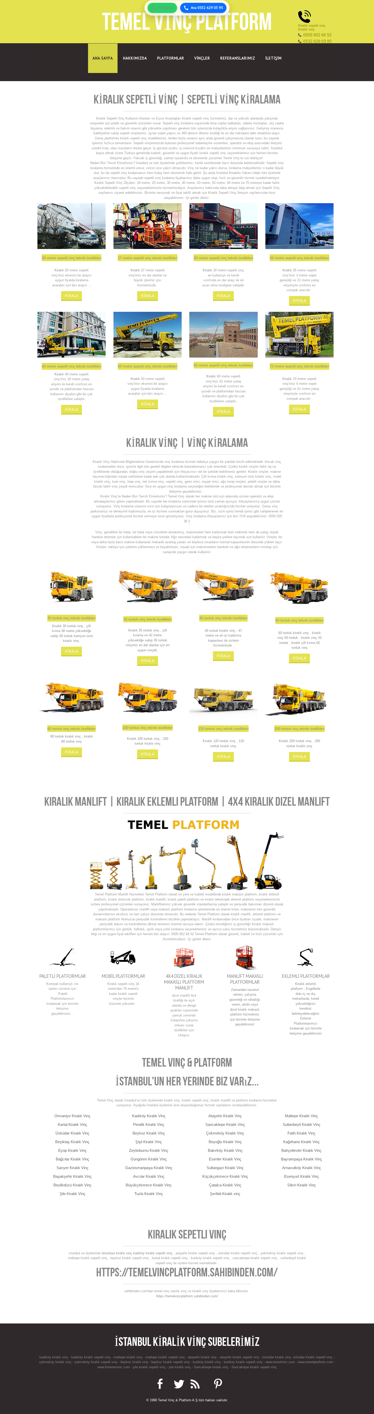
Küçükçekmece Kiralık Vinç (225, 1176)
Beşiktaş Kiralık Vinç (72, 1142)
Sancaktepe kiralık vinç (211, 1367)
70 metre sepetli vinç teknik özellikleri (299, 366)
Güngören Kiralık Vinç (149, 1159)
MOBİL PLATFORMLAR (123, 976)
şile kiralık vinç (180, 1367)
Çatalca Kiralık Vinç (225, 1185)
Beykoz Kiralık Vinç (149, 1133)
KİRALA (71, 295)
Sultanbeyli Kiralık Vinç (302, 1124)
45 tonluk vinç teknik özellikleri (223, 618)
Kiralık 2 (60, 270)
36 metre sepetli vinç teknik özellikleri (299, 258)
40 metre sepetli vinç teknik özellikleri (71, 366)
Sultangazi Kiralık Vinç (225, 1168)
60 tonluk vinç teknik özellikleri (299, 620)
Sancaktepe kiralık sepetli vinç (254, 1367)
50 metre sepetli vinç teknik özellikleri (147, 366)
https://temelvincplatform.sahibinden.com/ (187, 1272)
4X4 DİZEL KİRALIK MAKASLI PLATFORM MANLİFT (184, 982)
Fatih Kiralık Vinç (301, 1133)
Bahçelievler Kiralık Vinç (301, 1150)
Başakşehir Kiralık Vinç (72, 1176)
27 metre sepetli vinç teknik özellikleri (147, 258)
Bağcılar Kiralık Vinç (72, 1159)
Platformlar (170, 58)
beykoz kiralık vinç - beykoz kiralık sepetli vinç (156, 1362)
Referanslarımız (237, 58)
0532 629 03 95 (317, 41)
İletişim (273, 58)
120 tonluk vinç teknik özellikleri (223, 729)
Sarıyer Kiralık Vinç (72, 1168)
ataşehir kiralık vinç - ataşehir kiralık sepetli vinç (224, 1357)
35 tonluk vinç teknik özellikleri (147, 619)
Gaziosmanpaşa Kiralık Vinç (148, 1168)
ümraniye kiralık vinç (117, 1253)
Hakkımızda (135, 58)
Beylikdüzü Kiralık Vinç (72, 1185)
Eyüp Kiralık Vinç (72, 1150)
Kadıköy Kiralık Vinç (149, 1116)
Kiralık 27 (138, 270)
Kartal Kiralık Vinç (72, 1124)
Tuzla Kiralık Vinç (148, 1193)
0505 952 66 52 (317, 35)
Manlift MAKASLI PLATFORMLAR (245, 979)
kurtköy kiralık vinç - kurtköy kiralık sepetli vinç (228, 1362)
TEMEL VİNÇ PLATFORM (187, 21)
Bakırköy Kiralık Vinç (225, 1150)
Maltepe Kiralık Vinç (301, 1116)
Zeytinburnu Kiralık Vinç (148, 1150)
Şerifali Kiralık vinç (225, 1193)
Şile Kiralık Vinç (72, 1193)
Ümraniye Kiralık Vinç (72, 1116)
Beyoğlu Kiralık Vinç (225, 1142)
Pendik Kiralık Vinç (148, 1124)
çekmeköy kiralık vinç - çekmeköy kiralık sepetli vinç (79, 1362)
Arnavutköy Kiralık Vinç (301, 1168)
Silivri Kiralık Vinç (301, 1185)
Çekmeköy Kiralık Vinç (225, 1133)
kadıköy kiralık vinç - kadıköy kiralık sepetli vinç (75, 1357)
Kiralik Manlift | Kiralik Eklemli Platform (132, 801)
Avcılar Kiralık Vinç (149, 1176)
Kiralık (207, 270)
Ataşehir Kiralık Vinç (225, 1116)
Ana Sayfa (103, 58)
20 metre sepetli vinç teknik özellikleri (71, 258)
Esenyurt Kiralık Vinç (301, 1176)
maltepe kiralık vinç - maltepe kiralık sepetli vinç (150, 1357)
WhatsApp (166, 7)
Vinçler (202, 58)
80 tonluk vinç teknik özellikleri (71, 729)
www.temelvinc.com (280, 1362)
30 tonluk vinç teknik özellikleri (71, 618)
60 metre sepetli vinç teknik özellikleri (223, 365)
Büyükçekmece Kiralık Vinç (149, 1185)
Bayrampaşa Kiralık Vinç (301, 1159)
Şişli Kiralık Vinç (148, 1142)
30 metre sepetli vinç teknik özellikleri (223, 258)
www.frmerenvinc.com (113, 1367)
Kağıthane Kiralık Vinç (301, 1142)
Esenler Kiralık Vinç (225, 1159)
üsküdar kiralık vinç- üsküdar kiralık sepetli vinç (298, 1357)
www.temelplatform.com (315, 1362)
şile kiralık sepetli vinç (149, 1367)
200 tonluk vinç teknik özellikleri (299, 729)
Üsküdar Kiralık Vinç (72, 1133)
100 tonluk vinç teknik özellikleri (147, 728)
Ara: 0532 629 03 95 (207, 7)
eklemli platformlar (306, 976)
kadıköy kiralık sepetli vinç (152, 1253)
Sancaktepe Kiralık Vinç (225, 1124)
